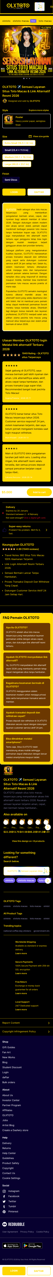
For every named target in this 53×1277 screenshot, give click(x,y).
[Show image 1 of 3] (24, 78)
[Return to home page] (18, 6)
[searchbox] (26, 871)
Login (5, 1072)
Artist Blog (8, 1125)
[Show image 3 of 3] (29, 78)
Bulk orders (8, 1082)
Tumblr (12, 1206)
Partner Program (11, 1105)
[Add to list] (5, 822)
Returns (6, 1148)
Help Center (9, 1153)
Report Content (11, 1022)
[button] (39, 827)
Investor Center (11, 1100)
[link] (9, 880)
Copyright (8, 1168)
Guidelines (8, 1158)
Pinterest (13, 1211)
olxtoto (6, 20)
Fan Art (6, 1052)
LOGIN (14, 1270)
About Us (7, 1095)
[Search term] (40, 7)
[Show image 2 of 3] (26, 78)
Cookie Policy (42, 1231)
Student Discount (12, 1067)
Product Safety (10, 1163)
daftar (5, 1077)
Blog (4, 1062)
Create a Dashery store (15, 1130)
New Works (8, 1057)
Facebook (13, 1196)
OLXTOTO (11, 209)
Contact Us (8, 1173)
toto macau (45, 20)
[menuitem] (6, 21)
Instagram (13, 1191)
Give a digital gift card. (35, 517)
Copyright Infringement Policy (19, 1031)
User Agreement (10, 1231)
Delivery (6, 1143)
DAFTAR (39, 1271)
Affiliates (7, 1110)
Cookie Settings (11, 1178)
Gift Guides (8, 1047)
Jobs (5, 1120)
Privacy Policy (27, 1231)
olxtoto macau (24, 20)
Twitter (12, 1201)
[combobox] (39, 6)
